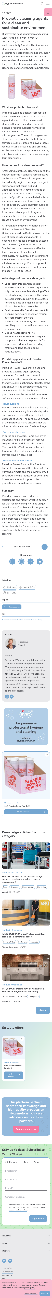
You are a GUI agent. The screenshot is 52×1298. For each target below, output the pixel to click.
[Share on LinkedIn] (40, 561)
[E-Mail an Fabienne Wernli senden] (7, 697)
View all (43, 1010)
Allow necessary (30, 1293)
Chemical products (11, 803)
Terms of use (7, 1275)
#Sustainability (36, 620)
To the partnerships (26, 1129)
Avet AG (8, 655)
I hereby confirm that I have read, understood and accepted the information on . (27, 1207)
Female (13, 1162)
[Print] (21, 561)
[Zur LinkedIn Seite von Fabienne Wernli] (12, 697)
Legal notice (6, 1268)
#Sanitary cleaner (9, 620)
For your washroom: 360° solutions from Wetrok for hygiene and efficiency (23, 990)
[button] (48, 3)
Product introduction (12, 607)
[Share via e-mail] (12, 561)
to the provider (23, 812)
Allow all (44, 1293)
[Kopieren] (31, 561)
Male (25, 1162)
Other (37, 1162)
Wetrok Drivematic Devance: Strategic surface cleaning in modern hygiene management (22, 879)
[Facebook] (10, 1261)
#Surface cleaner (23, 620)
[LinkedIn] (4, 1261)
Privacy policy (7, 1272)
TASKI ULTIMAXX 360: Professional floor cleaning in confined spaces (23, 935)
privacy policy (29, 1288)
